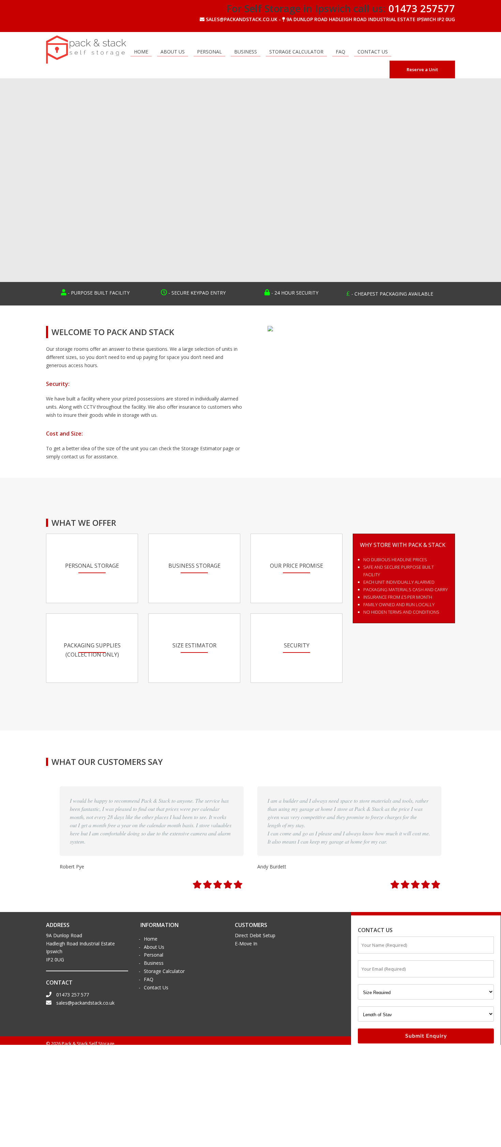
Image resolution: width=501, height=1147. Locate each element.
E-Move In (246, 943)
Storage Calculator (296, 51)
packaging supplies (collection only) (92, 650)
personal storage (92, 565)
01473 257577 (422, 8)
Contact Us (373, 51)
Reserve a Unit (422, 69)
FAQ (340, 51)
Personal (209, 51)
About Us (173, 51)
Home (141, 51)
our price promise (296, 565)
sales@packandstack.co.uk (85, 1003)
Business (245, 51)
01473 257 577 (72, 994)
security (296, 645)
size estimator (194, 645)
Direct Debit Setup (255, 935)
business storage (194, 565)
